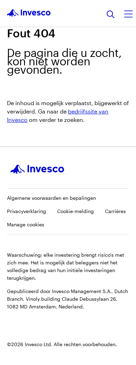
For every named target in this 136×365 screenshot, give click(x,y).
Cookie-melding (75, 211)
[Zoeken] (111, 15)
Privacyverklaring (26, 211)
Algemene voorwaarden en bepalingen (51, 198)
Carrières (115, 211)
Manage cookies (25, 224)
